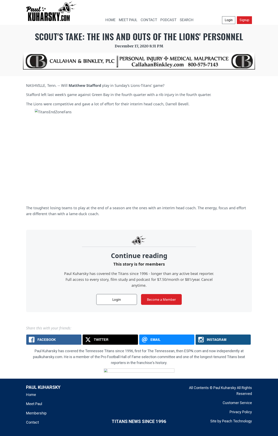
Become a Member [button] (161, 299)
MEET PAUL (128, 20)
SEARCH (187, 20)
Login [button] (229, 20)
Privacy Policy (241, 412)
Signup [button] (244, 20)
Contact (32, 422)
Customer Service (237, 403)
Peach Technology (237, 421)
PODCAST (168, 20)
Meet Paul (34, 404)
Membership (36, 413)
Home (31, 394)
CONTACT (149, 20)
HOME (110, 20)
